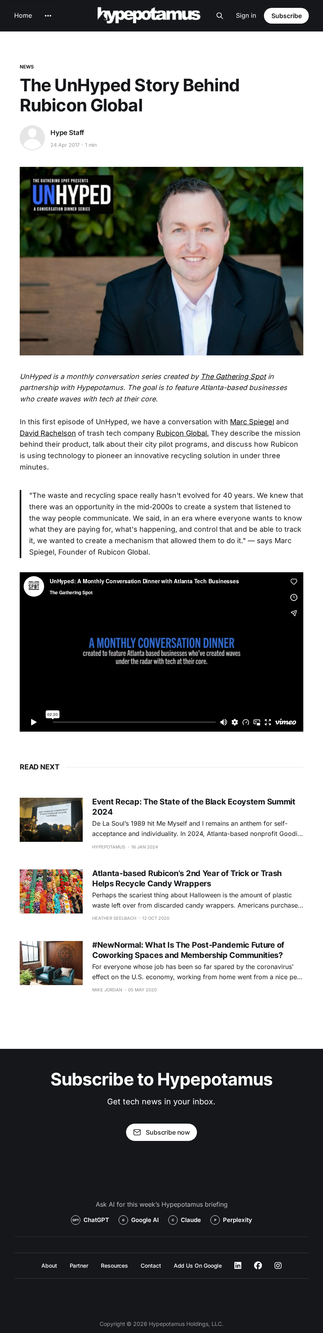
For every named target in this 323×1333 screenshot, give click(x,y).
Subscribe (286, 16)
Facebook (258, 1265)
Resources (114, 1265)
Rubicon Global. (182, 433)
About (49, 1265)
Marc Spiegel (252, 422)
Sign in (246, 15)
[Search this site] (220, 16)
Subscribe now (168, 1132)
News (27, 67)
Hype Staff (67, 133)
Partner (79, 1265)
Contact (151, 1265)
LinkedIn (237, 1265)
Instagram (278, 1265)
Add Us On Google (198, 1265)
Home (23, 15)
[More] (48, 16)
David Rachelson (48, 433)
